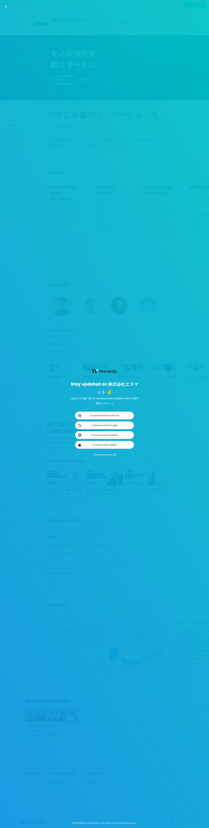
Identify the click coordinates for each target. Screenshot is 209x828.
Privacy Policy (130, 822)
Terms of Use (111, 822)
